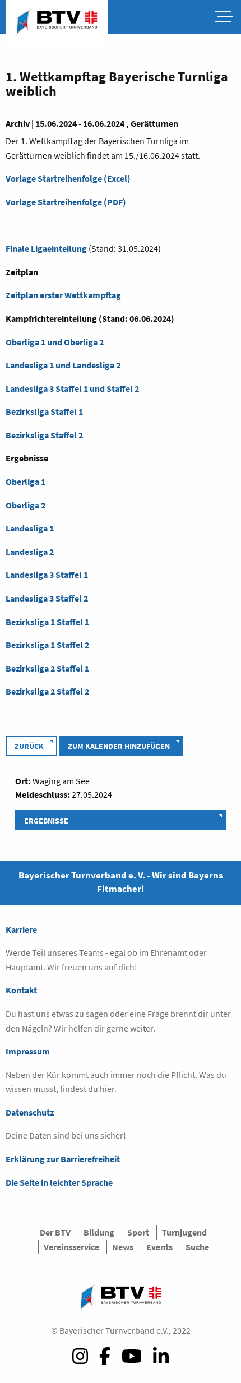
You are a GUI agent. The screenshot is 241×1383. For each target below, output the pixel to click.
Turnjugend (184, 1232)
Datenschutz (30, 1112)
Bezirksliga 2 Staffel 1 (47, 668)
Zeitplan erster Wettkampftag (63, 294)
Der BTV (55, 1232)
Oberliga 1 (25, 481)
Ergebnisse (46, 821)
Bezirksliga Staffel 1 (44, 411)
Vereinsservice (71, 1246)
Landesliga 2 (30, 551)
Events (159, 1246)
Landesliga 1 (30, 528)
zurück (29, 746)
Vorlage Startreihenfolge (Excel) (68, 178)
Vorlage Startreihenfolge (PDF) (66, 201)
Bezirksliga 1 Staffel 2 (47, 644)
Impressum (28, 1051)
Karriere (21, 929)
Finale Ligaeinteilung (46, 248)
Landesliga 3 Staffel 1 (47, 574)
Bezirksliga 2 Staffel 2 (47, 691)
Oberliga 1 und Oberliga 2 (55, 342)
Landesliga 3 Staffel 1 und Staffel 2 (72, 388)
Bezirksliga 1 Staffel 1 (47, 621)
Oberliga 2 (25, 505)
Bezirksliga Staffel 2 (44, 435)
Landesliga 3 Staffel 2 (47, 598)
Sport (138, 1232)
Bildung (99, 1232)
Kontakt (21, 990)
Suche (197, 1246)
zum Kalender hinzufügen (119, 746)
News (122, 1246)
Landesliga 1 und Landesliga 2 (63, 365)
